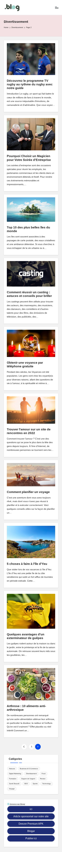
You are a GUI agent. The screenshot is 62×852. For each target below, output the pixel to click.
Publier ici (31, 838)
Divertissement (31, 773)
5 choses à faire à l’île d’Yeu (27, 563)
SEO (26, 783)
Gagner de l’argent (28, 779)
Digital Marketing (15, 773)
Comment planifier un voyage (28, 492)
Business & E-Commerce (29, 768)
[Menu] (56, 7)
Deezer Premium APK (31, 823)
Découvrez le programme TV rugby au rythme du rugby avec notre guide (30, 84)
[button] (24, 746)
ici (31, 809)
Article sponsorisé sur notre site (31, 816)
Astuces (12, 768)
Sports (35, 783)
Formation (12, 779)
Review (42, 779)
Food (43, 773)
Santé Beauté (14, 783)
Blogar (31, 831)
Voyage (12, 789)
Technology (46, 783)
